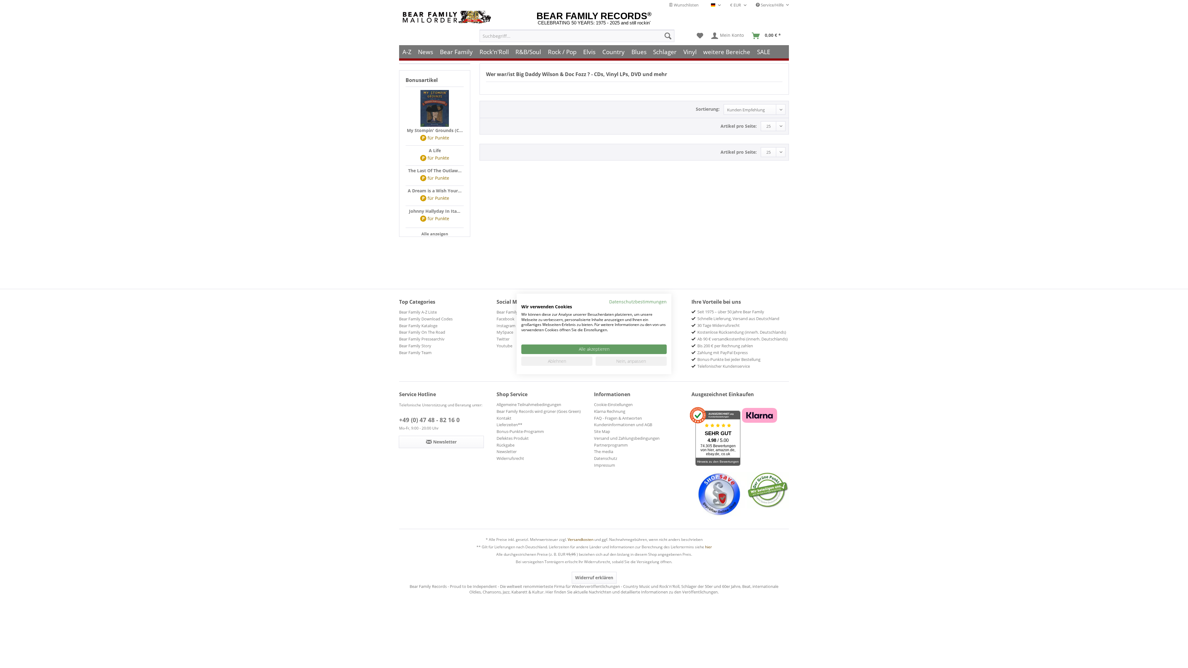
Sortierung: (708, 109)
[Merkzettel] (700, 36)
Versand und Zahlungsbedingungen (627, 438)
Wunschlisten (686, 5)
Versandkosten (580, 539)
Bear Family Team (415, 352)
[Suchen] (667, 36)
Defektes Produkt (513, 438)
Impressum (604, 465)
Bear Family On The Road (422, 332)
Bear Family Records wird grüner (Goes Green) (539, 411)
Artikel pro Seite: (739, 126)
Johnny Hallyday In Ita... (434, 211)
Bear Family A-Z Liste (418, 312)
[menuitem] (577, 36)
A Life (435, 150)
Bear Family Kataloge (418, 325)
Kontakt (504, 418)
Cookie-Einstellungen (613, 404)
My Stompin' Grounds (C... (435, 130)
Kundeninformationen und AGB (623, 424)
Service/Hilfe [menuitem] (772, 5)
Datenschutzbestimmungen (638, 302)
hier (708, 547)
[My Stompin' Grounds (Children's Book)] (435, 108)
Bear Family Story (415, 346)
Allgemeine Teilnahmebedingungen (529, 404)
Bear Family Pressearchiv (422, 339)
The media (603, 451)
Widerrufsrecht (510, 458)
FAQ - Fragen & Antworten (618, 418)
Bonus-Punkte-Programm (520, 431)
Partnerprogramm (611, 445)
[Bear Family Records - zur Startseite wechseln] (448, 17)
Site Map (602, 431)
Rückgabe (505, 445)
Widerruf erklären (594, 577)
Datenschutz (605, 458)
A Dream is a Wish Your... (435, 191)
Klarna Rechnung (609, 411)
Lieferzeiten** (509, 424)
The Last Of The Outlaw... (435, 170)
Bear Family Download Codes (426, 319)
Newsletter (507, 451)
